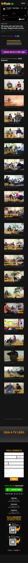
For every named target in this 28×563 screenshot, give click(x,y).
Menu (23, 3)
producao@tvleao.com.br (14, 507)
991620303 (15, 489)
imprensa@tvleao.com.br (14, 501)
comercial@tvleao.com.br (14, 513)
